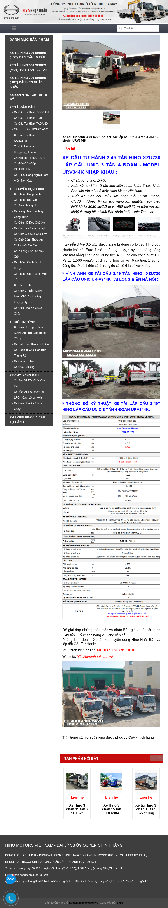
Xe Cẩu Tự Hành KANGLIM (24, 137)
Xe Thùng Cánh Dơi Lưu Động (29, 265)
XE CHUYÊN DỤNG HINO (28, 189)
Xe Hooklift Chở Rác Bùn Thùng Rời (30, 352)
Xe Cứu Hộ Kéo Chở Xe (29, 222)
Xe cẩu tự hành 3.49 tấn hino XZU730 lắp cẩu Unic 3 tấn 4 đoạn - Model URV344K (110, 138)
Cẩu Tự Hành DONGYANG (31, 129)
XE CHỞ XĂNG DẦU (24, 375)
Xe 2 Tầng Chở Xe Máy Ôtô (29, 253)
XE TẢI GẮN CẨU (22, 107)
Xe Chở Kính (22, 285)
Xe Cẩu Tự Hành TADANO (31, 123)
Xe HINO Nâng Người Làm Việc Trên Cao (31, 177)
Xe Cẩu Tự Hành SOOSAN (31, 112)
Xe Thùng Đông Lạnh (27, 194)
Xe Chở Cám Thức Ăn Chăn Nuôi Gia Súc (28, 242)
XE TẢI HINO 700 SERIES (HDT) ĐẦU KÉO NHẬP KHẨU (28, 82)
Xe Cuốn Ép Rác (24, 361)
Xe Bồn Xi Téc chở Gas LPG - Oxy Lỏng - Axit (29, 394)
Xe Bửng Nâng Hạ (25, 205)
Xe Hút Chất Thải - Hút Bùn (31, 344)
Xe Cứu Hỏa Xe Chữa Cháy (28, 310)
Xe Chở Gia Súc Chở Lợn (30, 234)
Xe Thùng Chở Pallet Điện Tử (30, 276)
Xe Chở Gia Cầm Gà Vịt (29, 228)
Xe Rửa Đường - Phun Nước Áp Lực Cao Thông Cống (30, 332)
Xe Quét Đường (24, 367)
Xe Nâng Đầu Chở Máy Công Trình (29, 214)
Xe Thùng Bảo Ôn (25, 199)
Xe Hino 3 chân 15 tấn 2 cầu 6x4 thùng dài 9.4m (77, 812)
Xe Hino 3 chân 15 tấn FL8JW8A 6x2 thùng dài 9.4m (111, 812)
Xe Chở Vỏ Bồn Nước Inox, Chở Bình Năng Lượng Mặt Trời (28, 296)
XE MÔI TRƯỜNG (22, 322)
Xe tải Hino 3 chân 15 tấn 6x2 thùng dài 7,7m (145, 811)
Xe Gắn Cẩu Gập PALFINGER (25, 166)
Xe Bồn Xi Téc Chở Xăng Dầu (30, 383)
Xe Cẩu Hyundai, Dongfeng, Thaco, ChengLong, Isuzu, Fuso (29, 152)
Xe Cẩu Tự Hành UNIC (28, 118)
